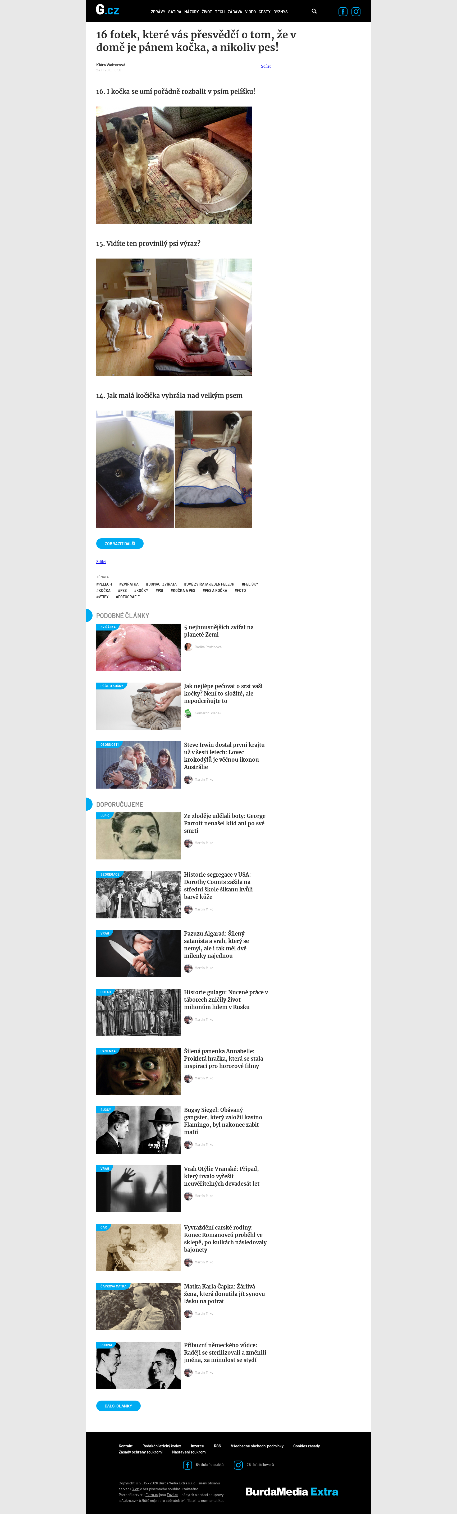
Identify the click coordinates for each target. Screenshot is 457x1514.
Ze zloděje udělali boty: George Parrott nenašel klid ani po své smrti (225, 823)
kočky (142, 590)
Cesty (265, 11)
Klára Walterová (110, 64)
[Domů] (107, 11)
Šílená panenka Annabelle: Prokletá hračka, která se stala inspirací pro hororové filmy (223, 1058)
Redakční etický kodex (162, 1445)
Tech (220, 11)
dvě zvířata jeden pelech (210, 584)
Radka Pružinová (208, 647)
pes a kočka (216, 590)
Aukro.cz (128, 1500)
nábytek (187, 1494)
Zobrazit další (120, 543)
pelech (105, 584)
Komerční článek (208, 713)
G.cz (135, 1489)
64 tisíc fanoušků (209, 1464)
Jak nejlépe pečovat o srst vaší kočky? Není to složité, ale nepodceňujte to (223, 693)
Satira (174, 11)
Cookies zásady (306, 1445)
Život (207, 11)
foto (241, 590)
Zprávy (158, 11)
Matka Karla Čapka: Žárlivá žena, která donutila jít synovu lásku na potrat (224, 1294)
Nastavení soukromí (189, 1451)
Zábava (235, 11)
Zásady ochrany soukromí (140, 1451)
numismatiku (212, 1500)
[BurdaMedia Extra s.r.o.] (292, 1491)
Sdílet (266, 66)
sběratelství (175, 1500)
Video (250, 11)
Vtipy (103, 597)
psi (160, 590)
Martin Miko (204, 779)
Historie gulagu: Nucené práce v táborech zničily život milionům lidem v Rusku (226, 999)
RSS (217, 1445)
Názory (191, 11)
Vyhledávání (314, 11)
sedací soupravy (210, 1494)
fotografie (129, 597)
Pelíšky (251, 584)
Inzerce (197, 1445)
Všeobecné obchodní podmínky (257, 1445)
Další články (118, 1405)
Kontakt (126, 1445)
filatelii (192, 1500)
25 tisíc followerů (260, 1464)
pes (123, 590)
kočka (105, 590)
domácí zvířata (162, 584)
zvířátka (130, 584)
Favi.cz (172, 1494)
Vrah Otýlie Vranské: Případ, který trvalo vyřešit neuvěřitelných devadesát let (221, 1176)
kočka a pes (184, 590)
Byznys (280, 11)
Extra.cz (151, 1494)
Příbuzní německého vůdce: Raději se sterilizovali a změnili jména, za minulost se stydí (225, 1352)
